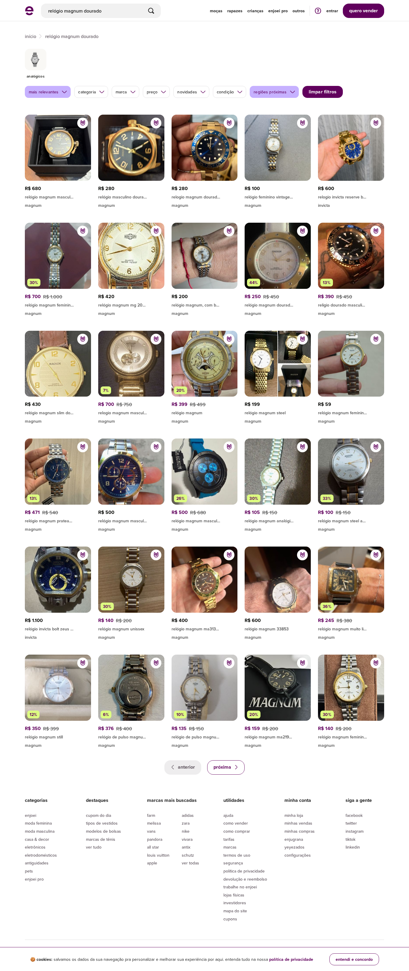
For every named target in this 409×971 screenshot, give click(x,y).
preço (152, 92)
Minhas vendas (298, 823)
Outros (299, 11)
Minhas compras (299, 831)
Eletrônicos (35, 847)
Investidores (234, 903)
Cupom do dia (98, 815)
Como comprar (236, 831)
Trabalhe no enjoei (240, 887)
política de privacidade (291, 959)
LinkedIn (353, 847)
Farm (151, 815)
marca (121, 92)
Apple (152, 863)
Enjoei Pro (34, 879)
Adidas (188, 815)
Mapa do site (235, 911)
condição (225, 92)
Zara (186, 823)
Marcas (230, 847)
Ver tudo (94, 847)
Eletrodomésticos (41, 855)
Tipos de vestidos (102, 823)
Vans (151, 831)
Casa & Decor (37, 839)
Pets (29, 871)
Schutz (188, 855)
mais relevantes (43, 92)
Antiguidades (37, 863)
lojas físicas (233, 895)
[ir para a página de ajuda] (318, 10)
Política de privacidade (244, 871)
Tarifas (228, 839)
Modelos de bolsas (103, 831)
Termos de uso (236, 855)
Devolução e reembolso (245, 879)
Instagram (354, 831)
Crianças (255, 11)
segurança (233, 863)
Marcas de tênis (100, 839)
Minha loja (293, 815)
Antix (186, 847)
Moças (216, 11)
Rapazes (235, 11)
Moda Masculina (39, 831)
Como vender (235, 823)
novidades (187, 92)
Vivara (187, 839)
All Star (153, 847)
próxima (222, 767)
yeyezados (294, 847)
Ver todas (190, 863)
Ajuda (228, 815)
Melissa (154, 823)
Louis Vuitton (158, 855)
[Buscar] (151, 10)
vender (363, 10)
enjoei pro (278, 11)
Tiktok (350, 839)
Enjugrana (293, 839)
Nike (186, 831)
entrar (332, 11)
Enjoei (30, 815)
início (30, 36)
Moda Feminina (38, 823)
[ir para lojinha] (131, 196)
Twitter (351, 823)
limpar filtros (323, 91)
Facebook (354, 815)
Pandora (154, 839)
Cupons (230, 919)
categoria (87, 92)
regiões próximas (270, 92)
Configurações (297, 855)
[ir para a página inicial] (29, 13)
